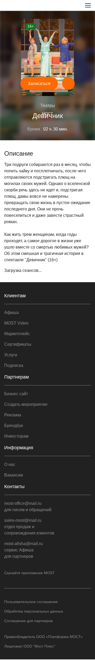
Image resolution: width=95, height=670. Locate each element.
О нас (9, 464)
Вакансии (13, 475)
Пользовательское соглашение (31, 602)
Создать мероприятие (26, 404)
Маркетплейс (17, 333)
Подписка (13, 365)
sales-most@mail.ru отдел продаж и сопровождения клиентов (29, 526)
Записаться (39, 83)
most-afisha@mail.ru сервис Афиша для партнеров (23, 550)
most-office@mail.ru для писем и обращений (27, 506)
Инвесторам (16, 436)
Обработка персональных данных (33, 611)
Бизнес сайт (16, 394)
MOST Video (16, 323)
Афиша (11, 312)
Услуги (10, 355)
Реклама (12, 415)
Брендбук (13, 425)
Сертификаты (17, 344)
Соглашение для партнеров (28, 621)
